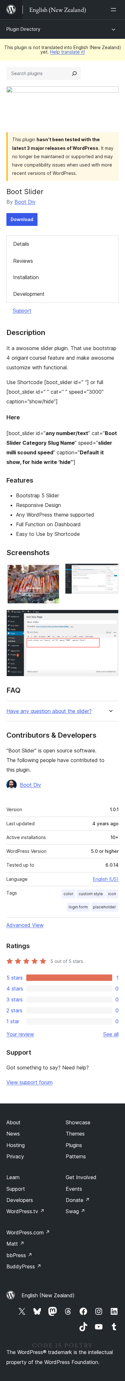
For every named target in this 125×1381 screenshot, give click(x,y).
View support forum (29, 1082)
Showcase (78, 1122)
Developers (19, 1200)
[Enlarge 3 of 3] (110, 618)
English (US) (106, 879)
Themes (75, 1133)
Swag (75, 1211)
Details (21, 244)
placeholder (104, 907)
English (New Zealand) (48, 1295)
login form (78, 907)
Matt (15, 1243)
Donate (78, 1200)
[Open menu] (114, 9)
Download (22, 219)
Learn (13, 1177)
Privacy (15, 1156)
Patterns (76, 1156)
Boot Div (25, 202)
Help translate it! (67, 52)
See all (111, 1034)
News (13, 1133)
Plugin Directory (23, 29)
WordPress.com (28, 1232)
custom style (91, 893)
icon (112, 893)
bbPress (19, 1255)
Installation (26, 277)
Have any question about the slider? (49, 711)
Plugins (74, 1145)
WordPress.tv (25, 1211)
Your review (20, 1034)
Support (22, 310)
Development (29, 294)
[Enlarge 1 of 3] (51, 572)
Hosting (15, 1145)
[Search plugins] (74, 73)
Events (74, 1189)
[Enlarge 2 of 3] (110, 572)
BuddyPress (23, 1266)
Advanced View (25, 925)
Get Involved (81, 1177)
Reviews (23, 261)
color (68, 893)
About (13, 1122)
